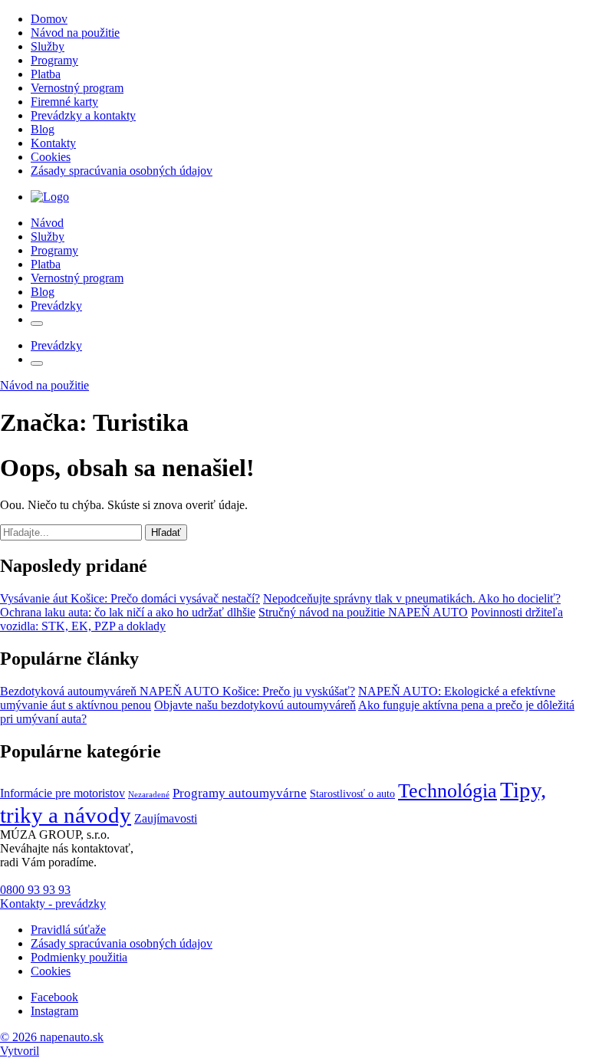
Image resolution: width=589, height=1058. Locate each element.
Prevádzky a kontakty (83, 115)
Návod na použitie (75, 32)
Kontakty (53, 143)
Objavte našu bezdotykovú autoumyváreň (255, 704)
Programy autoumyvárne (240, 793)
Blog (42, 129)
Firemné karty (64, 101)
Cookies (51, 156)
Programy (54, 60)
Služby (47, 46)
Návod (47, 222)
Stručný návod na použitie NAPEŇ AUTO (363, 612)
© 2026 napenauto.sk (52, 1036)
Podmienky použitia (79, 957)
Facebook (54, 997)
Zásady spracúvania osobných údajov (121, 170)
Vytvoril (19, 1050)
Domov (49, 18)
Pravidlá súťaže (68, 929)
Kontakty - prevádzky (53, 903)
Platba (46, 73)
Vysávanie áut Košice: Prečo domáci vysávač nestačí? (130, 598)
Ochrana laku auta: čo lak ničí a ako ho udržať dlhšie (127, 612)
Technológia (447, 791)
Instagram (54, 1010)
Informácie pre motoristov (62, 793)
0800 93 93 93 (35, 889)
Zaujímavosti (165, 819)
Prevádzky (56, 305)
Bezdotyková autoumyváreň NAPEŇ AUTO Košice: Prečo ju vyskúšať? (177, 691)
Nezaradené (148, 794)
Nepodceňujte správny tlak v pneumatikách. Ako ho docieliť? (412, 598)
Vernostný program (77, 87)
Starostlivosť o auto (352, 793)
